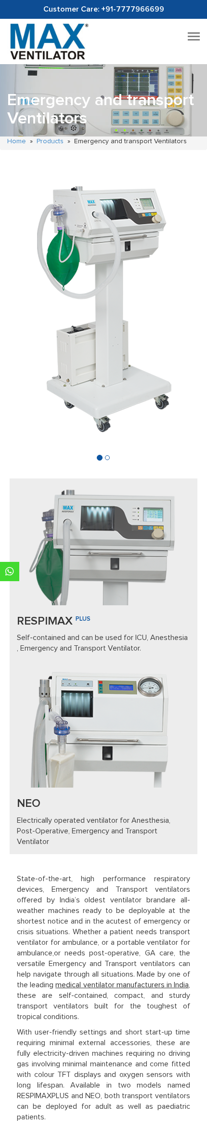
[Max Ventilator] (55, 41)
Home (16, 141)
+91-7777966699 (132, 9)
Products (50, 141)
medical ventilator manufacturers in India (122, 985)
